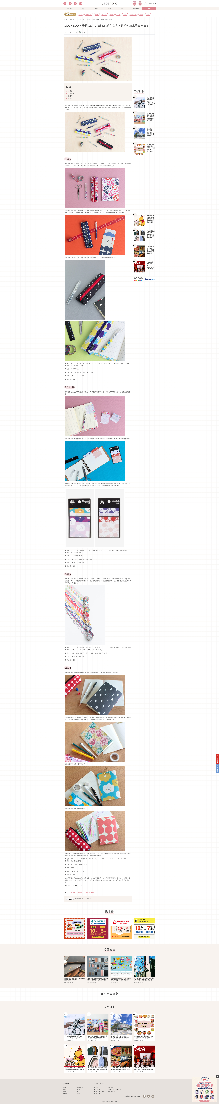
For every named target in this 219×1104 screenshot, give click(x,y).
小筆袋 (70, 91)
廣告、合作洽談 (99, 1091)
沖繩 (111, 14)
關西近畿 (89, 14)
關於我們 (97, 1087)
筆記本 (70, 98)
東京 (80, 14)
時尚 (122, 9)
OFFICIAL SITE (77, 886)
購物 (149, 9)
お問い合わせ (98, 1093)
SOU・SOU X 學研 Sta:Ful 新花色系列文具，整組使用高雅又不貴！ (94, 20)
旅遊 (96, 9)
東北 (147, 14)
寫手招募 (97, 1089)
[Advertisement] (145, 62)
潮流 (83, 9)
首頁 (65, 20)
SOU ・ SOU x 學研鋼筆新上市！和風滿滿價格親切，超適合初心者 (101, 105)
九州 (118, 14)
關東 (96, 14)
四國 (125, 14)
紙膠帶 (70, 96)
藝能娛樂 (136, 9)
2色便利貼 (71, 93)
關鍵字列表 (111, 1091)
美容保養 (70, 9)
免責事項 (111, 1087)
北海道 (104, 14)
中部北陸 (133, 14)
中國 (141, 14)
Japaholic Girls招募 (114, 1089)
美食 (109, 9)
